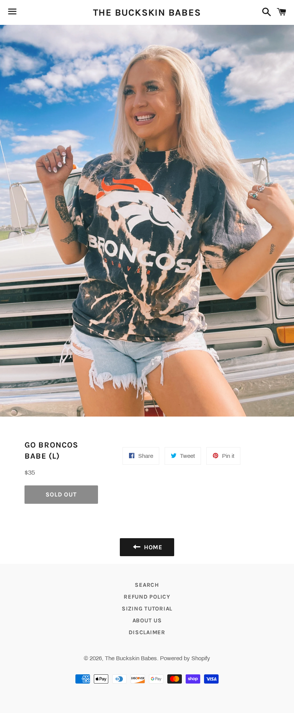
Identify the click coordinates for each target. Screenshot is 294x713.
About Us (147, 620)
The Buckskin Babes (147, 12)
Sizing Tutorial (147, 608)
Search (147, 584)
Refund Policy (147, 596)
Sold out (61, 494)
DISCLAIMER (147, 632)
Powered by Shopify (185, 658)
